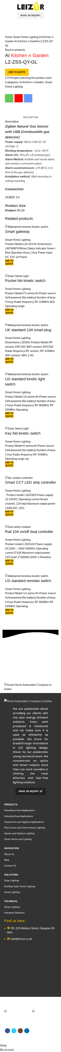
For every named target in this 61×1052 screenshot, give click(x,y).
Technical (11, 901)
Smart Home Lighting (26, 37)
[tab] (30, 117)
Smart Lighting (12, 892)
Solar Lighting (11, 880)
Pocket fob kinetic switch (25, 281)
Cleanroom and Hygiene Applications (24, 822)
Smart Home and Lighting (18, 839)
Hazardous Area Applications (19, 810)
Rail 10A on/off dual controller (29, 532)
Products (10, 804)
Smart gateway (17, 231)
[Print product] (9, 98)
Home (9, 37)
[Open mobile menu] (2, 6)
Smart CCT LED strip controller (30, 482)
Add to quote (16, 72)
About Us (9, 854)
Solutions (11, 874)
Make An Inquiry (30, 15)
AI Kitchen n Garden (31, 82)
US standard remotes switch (28, 581)
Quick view (9, 269)
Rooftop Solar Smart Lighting (19, 886)
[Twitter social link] (12, 113)
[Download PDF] (19, 98)
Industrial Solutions (14, 912)
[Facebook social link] (8, 113)
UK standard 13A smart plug (28, 330)
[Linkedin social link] (20, 113)
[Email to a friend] (28, 98)
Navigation (11, 848)
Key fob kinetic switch (22, 433)
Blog (6, 860)
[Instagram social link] (16, 113)
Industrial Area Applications (18, 816)
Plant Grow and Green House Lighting (24, 827)
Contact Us (10, 865)
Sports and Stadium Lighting (19, 833)
